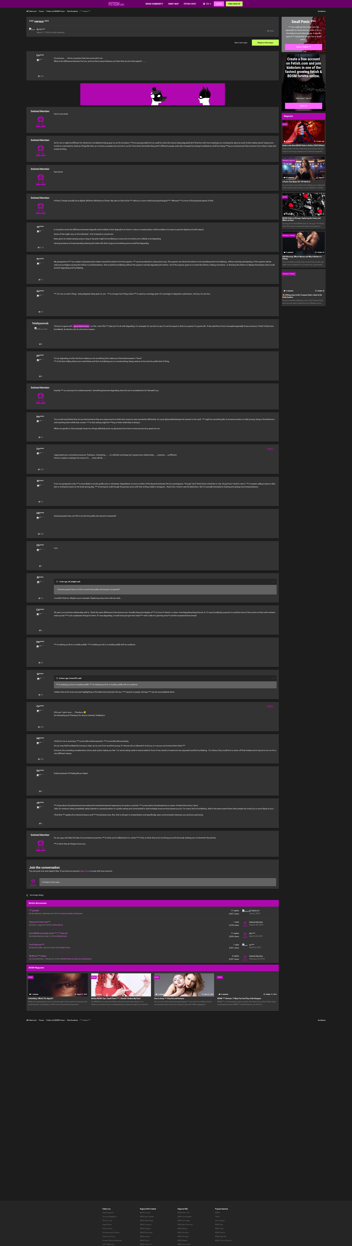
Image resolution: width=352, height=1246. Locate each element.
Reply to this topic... (52, 882)
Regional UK (144, 1209)
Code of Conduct (108, 1236)
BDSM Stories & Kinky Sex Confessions (76, 959)
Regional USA (183, 1209)
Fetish (217, 1217)
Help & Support (107, 1213)
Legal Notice (107, 1225)
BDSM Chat (219, 1229)
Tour (104, 1217)
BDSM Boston (183, 1229)
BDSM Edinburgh (146, 1232)
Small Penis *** (303, 47)
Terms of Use (107, 1221)
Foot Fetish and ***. (37, 944)
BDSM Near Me (220, 1236)
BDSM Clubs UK (146, 1244)
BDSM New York (183, 1213)
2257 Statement (108, 1244)
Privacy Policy (107, 1229)
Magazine (112, 1217)
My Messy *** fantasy (37, 956)
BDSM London (145, 1213)
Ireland (153, 1209)
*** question (34, 910)
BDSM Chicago (183, 1236)
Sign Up (303, 106)
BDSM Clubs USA (184, 1244)
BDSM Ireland (145, 1236)
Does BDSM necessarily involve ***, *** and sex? (48, 933)
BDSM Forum (62, 936)
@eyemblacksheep (81, 326)
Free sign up (234, 4)
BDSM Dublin (145, 1240)
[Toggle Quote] (57, 581)
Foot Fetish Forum (63, 948)
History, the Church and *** (39, 922)
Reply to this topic (265, 43)
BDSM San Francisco (185, 1225)
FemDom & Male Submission (71, 913)
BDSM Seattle (182, 1240)
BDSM (217, 1213)
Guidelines (322, 11)
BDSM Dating (220, 1232)
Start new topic (240, 43)
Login (219, 4)
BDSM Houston (183, 1232)
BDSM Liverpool (146, 1225)
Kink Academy (58, 32)
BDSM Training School (223, 1240)
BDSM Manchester (146, 1221)
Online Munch (57, 925)
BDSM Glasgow (145, 1229)
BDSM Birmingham (147, 1217)
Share (271, 31)
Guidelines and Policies (110, 1232)
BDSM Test (219, 1225)
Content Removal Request (112, 1240)
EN (207, 3)
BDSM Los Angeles (184, 1217)
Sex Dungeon (220, 1221)
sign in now (85, 871)
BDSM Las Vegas (184, 1221)
